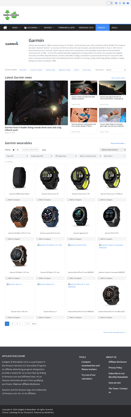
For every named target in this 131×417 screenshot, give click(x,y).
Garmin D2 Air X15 (111, 233)
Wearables (23, 70)
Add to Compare (14, 200)
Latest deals (87, 70)
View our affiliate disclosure (26, 384)
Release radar (50, 70)
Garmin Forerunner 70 (50, 194)
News (15, 27)
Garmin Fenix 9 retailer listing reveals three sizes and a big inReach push (33, 128)
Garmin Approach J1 (81, 233)
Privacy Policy (115, 367)
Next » (34, 324)
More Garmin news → (119, 78)
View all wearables (118, 143)
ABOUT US (111, 357)
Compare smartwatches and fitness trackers (91, 365)
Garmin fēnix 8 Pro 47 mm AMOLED (81, 272)
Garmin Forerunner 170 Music (112, 194)
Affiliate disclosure (118, 361)
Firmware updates (36, 70)
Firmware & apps (66, 27)
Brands (101, 27)
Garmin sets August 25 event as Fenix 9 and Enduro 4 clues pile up (111, 98)
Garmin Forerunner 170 (81, 194)
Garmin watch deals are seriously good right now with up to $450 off (112, 125)
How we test (115, 382)
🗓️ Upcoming (30, 27)
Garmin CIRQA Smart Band (19, 194)
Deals (114, 27)
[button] (19, 27)
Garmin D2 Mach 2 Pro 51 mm (19, 233)
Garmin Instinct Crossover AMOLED (112, 272)
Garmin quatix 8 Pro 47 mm (50, 233)
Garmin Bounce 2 (50, 311)
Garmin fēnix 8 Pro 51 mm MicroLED (112, 311)
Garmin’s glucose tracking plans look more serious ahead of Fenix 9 (84, 125)
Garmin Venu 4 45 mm (19, 311)
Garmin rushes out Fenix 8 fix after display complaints (83, 98)
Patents (76, 70)
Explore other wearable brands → (114, 332)
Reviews (48, 27)
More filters (108, 156)
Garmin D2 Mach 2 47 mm (19, 272)
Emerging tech (86, 27)
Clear (44, 150)
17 (27, 324)
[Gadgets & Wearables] (5, 28)
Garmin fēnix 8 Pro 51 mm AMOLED (81, 311)
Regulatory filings (64, 70)
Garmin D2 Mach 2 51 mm (50, 272)
